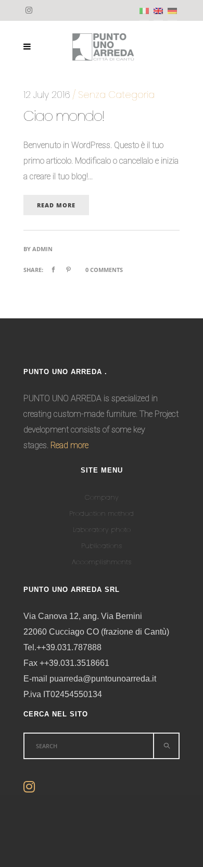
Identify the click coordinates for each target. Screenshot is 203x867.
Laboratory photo (102, 530)
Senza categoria (116, 94)
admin (42, 249)
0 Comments (104, 270)
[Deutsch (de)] (172, 11)
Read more (69, 445)
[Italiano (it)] (144, 11)
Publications (101, 546)
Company (102, 497)
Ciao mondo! (64, 116)
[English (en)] (158, 11)
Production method (101, 513)
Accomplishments (101, 562)
